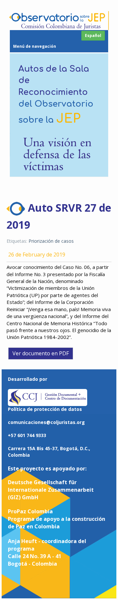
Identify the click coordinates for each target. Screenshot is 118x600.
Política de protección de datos (45, 409)
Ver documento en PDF (40, 353)
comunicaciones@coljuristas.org (46, 422)
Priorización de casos (51, 241)
